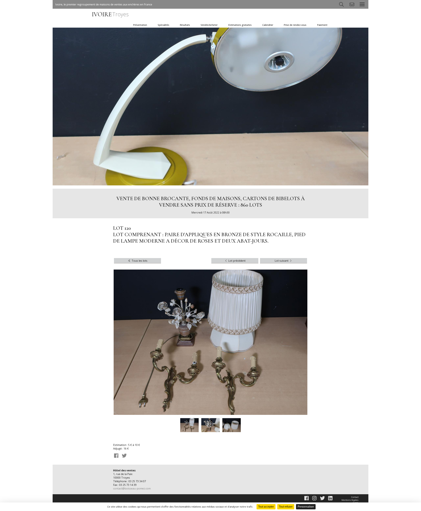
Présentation (140, 24)
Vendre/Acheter (209, 24)
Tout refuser (286, 506)
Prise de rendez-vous (295, 24)
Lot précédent (237, 260)
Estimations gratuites (240, 24)
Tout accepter (266, 506)
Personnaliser (306, 506)
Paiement (322, 24)
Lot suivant (282, 260)
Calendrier (267, 24)
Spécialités (163, 24)
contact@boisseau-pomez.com (132, 488)
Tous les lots (139, 260)
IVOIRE (110, 14)
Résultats (185, 24)
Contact (355, 497)
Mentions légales (350, 500)
